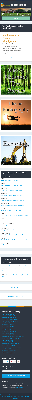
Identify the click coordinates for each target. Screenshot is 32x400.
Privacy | (7, 395)
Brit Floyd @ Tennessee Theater (9, 180)
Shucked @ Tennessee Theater (9, 225)
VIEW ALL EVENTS (16, 287)
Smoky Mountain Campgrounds (10, 321)
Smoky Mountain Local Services (10, 335)
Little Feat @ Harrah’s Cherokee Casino (11, 210)
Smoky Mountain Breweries (9, 317)
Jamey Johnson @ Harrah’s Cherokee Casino (12, 205)
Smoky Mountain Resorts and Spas (10, 343)
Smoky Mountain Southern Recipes (11, 348)
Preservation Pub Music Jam (13, 275)
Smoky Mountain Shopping (8, 345)
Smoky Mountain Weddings (9, 350)
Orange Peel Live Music (12, 265)
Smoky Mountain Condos (8, 324)
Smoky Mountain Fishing (8, 329)
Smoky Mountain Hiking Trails (9, 331)
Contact (11, 395)
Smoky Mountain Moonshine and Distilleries (13, 336)
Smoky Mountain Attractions (9, 314)
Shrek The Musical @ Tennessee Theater (11, 190)
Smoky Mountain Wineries (8, 352)
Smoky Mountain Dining (8, 326)
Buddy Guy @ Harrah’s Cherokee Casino (11, 185)
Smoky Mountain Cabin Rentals (10, 319)
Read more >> (19, 387)
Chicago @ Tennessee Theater (9, 230)
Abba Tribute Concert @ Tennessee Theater (12, 200)
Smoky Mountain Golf (7, 328)
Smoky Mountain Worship (8, 354)
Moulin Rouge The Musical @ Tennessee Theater (14, 235)
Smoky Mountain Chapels (8, 322)
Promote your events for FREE (16, 296)
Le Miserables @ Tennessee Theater (10, 244)
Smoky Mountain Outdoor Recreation (11, 338)
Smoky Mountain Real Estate (9, 342)
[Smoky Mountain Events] (5, 4)
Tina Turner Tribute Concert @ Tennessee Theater (14, 215)
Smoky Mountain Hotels (8, 333)
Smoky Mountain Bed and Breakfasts (11, 316)
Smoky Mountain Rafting (8, 340)
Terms (2, 395)
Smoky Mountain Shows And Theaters (11, 347)
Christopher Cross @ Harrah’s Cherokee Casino (13, 195)
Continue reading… (7, 56)
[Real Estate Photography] (16, 11)
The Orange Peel (24, 265)
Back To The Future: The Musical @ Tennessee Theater (15, 239)
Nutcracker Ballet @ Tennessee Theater (11, 220)
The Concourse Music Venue (13, 269)
